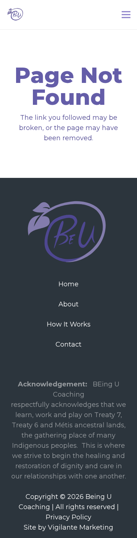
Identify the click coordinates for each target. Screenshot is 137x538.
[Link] (16, 14)
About (68, 304)
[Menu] (126, 14)
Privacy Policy (68, 517)
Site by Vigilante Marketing (68, 527)
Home (68, 284)
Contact (68, 344)
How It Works (69, 324)
